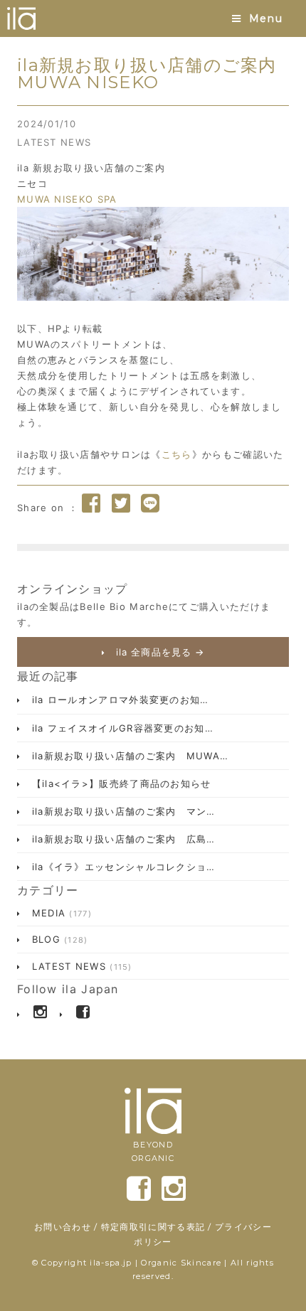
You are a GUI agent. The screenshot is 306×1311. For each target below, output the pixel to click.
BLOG (58, 939)
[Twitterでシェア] (121, 503)
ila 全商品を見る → (158, 652)
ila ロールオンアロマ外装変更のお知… (118, 699)
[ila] (21, 18)
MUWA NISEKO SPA (67, 199)
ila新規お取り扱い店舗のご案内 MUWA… (128, 755)
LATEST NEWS (54, 142)
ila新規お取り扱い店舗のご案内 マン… (121, 811)
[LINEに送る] (150, 503)
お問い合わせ (62, 1226)
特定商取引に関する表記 (153, 1226)
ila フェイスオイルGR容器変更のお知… (120, 728)
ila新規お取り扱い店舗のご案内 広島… (121, 839)
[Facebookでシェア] (91, 503)
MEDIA (60, 913)
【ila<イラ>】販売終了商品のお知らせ (119, 783)
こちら (177, 454)
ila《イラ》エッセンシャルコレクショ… (121, 866)
